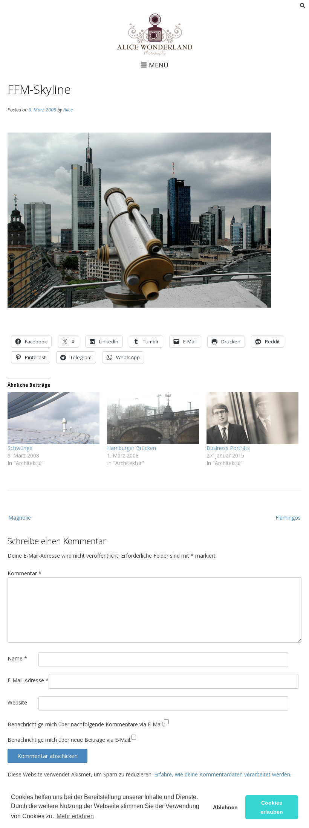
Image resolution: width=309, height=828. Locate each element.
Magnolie (19, 517)
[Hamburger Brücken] (153, 418)
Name (17, 658)
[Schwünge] (53, 418)
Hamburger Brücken (131, 447)
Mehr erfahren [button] (75, 816)
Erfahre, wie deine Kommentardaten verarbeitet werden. (222, 774)
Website (17, 702)
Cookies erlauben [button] (271, 807)
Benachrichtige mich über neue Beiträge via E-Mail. (69, 739)
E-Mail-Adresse (28, 680)
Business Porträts (228, 447)
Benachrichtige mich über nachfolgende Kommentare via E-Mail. (86, 724)
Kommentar (24, 573)
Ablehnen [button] (225, 807)
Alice (68, 110)
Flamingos (288, 517)
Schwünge (20, 447)
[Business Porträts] (252, 418)
